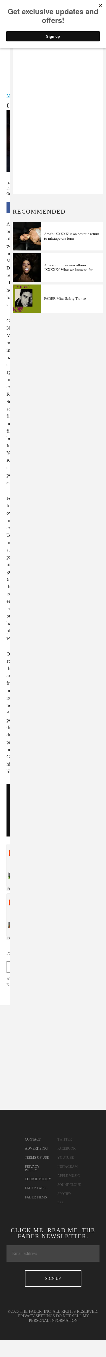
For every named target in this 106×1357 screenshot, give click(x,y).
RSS (60, 1203)
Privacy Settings (36, 1316)
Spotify (64, 1194)
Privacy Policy (32, 1168)
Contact (33, 1139)
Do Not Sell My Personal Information (59, 1318)
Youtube (65, 1158)
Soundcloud (69, 1185)
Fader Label (36, 1188)
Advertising (36, 1148)
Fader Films (36, 1197)
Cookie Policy (38, 1179)
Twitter (64, 1139)
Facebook (66, 1148)
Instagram (67, 1167)
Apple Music (68, 1176)
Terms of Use (37, 1158)
